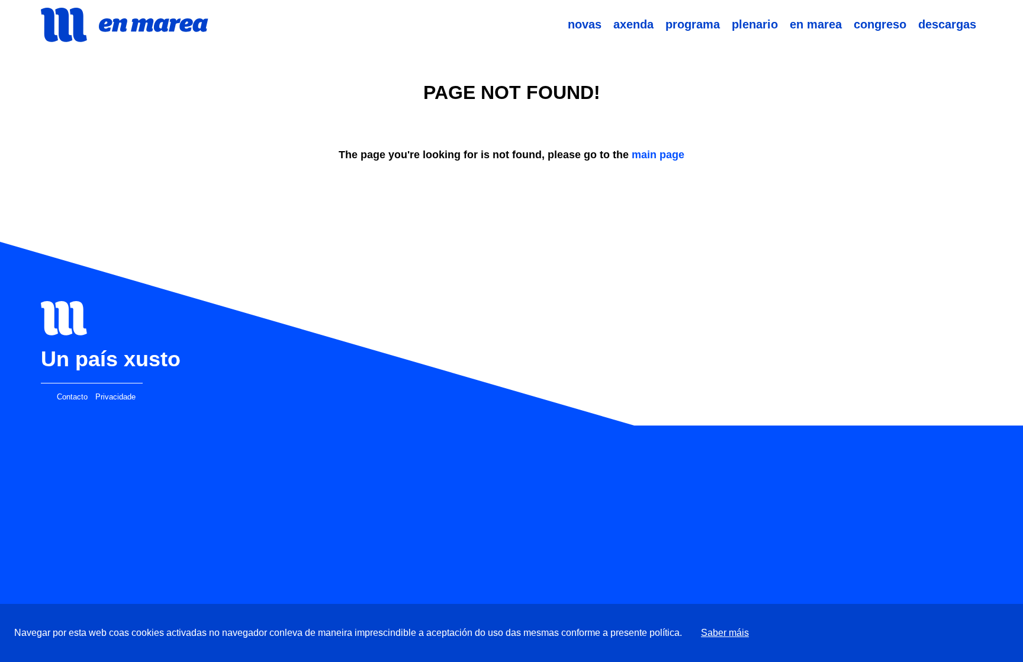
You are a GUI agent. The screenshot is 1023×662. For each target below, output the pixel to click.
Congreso (880, 24)
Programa (692, 24)
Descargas (947, 24)
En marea (816, 24)
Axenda (633, 24)
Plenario (755, 24)
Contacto (72, 397)
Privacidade (115, 397)
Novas (584, 24)
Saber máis (725, 633)
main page (658, 155)
